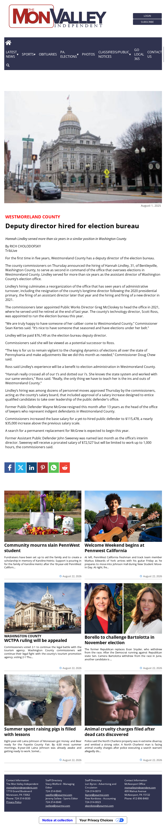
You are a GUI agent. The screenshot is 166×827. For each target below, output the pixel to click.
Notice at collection (57, 820)
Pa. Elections (68, 54)
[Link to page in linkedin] (32, 467)
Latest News (11, 54)
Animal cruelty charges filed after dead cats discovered (120, 731)
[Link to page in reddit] (65, 467)
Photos (88, 54)
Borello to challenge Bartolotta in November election (119, 639)
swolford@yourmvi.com (59, 795)
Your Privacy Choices (96, 820)
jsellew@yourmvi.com (58, 805)
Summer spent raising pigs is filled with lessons (40, 731)
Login (147, 16)
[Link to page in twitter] (20, 467)
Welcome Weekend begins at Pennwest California (114, 547)
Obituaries (48, 54)
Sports (28, 54)
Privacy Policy (13, 802)
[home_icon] (8, 43)
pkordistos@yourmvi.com (99, 805)
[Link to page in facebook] (9, 467)
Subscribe (147, 22)
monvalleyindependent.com (21, 787)
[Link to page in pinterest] (42, 467)
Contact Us (154, 54)
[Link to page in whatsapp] (54, 467)
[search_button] (8, 65)
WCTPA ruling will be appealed (35, 640)
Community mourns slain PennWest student (42, 547)
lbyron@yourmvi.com (97, 795)
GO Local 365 (139, 54)
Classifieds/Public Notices (113, 54)
